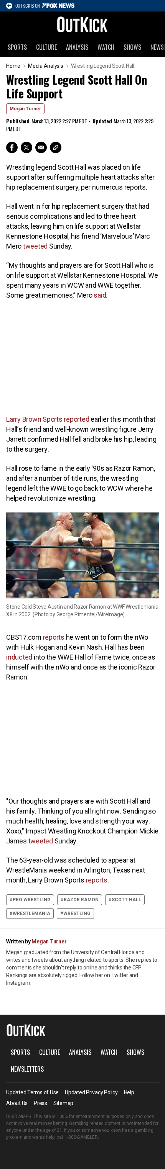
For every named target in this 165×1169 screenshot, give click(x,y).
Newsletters (27, 1069)
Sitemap (63, 1103)
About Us (17, 1103)
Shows (132, 47)
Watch (105, 47)
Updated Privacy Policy (91, 1092)
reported (76, 419)
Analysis (77, 47)
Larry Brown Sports (35, 419)
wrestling (77, 913)
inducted (19, 657)
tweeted (35, 246)
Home (13, 66)
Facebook (12, 147)
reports (53, 637)
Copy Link (55, 147)
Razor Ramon (81, 899)
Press (40, 1103)
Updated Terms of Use (32, 1092)
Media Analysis (45, 66)
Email (41, 147)
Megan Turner (25, 108)
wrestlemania (31, 913)
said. (100, 295)
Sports (17, 47)
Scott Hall (126, 899)
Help (129, 1092)
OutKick (82, 24)
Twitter (26, 147)
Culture (46, 47)
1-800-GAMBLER (81, 1137)
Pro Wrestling (32, 899)
